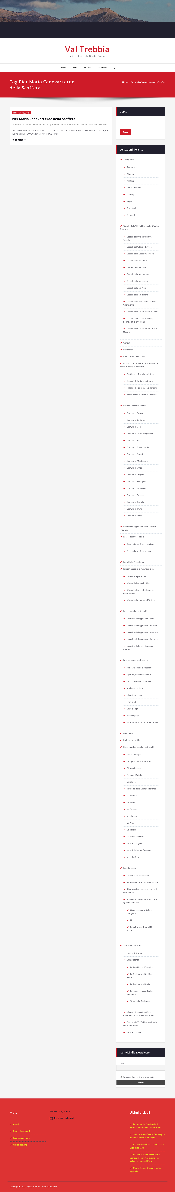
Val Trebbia (87, 49)
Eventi (74, 67)
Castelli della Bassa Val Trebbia (140, 254)
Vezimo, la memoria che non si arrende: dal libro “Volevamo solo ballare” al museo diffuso (145, 1158)
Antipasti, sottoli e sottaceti (139, 668)
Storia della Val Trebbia (133, 946)
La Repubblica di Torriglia (141, 967)
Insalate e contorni (135, 688)
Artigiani (130, 181)
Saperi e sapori (129, 868)
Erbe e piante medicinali (134, 357)
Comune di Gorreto (135, 454)
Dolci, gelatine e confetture (139, 681)
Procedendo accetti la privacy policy (138, 1077)
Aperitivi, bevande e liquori (139, 675)
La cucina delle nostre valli (135, 611)
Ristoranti (131, 215)
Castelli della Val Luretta (137, 281)
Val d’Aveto (132, 816)
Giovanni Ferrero (60, 124)
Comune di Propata (135, 475)
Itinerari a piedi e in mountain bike (138, 569)
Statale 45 (131, 782)
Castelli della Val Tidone (137, 295)
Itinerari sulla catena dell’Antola (140, 600)
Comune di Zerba (134, 516)
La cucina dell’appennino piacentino (142, 639)
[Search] (113, 68)
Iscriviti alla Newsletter (133, 562)
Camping (131, 195)
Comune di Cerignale (136, 420)
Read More (17, 139)
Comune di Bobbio (135, 413)
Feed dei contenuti (21, 1131)
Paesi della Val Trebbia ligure (139, 551)
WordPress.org (20, 1145)
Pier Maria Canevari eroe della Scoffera (148, 82)
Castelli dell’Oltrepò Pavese (139, 247)
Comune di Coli (134, 427)
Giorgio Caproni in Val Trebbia (140, 761)
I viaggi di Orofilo (134, 953)
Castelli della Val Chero (137, 261)
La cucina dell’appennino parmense (142, 632)
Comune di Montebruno (137, 461)
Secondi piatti (133, 716)
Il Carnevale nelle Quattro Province (142, 882)
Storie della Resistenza (140, 1001)
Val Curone (132, 809)
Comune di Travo (134, 509)
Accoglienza (128, 160)
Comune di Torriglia (135, 502)
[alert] (88, 1118)
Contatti (87, 67)
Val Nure (130, 823)
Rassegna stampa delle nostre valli (138, 747)
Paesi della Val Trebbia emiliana (140, 544)
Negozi (130, 201)
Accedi (16, 1124)
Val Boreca (131, 803)
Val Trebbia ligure (134, 844)
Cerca (123, 111)
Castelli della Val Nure (136, 288)
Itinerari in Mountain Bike (138, 583)
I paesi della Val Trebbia (133, 537)
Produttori (131, 208)
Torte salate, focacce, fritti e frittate (142, 723)
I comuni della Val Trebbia (134, 406)
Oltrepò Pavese (134, 768)
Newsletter (128, 733)
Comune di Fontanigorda (138, 447)
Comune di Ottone (135, 468)
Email (122, 1063)
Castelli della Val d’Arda (137, 267)
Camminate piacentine (136, 576)
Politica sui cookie (131, 740)
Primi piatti (131, 702)
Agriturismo (132, 167)
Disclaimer (102, 67)
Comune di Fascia (134, 441)
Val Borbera (132, 796)
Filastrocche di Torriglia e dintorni (142, 388)
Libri (132, 920)
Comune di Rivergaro (136, 482)
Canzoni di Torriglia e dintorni (140, 381)
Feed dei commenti (21, 1138)
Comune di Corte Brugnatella (140, 434)
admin (17, 124)
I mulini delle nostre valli (138, 876)
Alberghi (130, 174)
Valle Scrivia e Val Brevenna (139, 850)
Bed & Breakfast (134, 188)
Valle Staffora (133, 857)
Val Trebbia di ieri (134, 1032)
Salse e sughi (132, 709)
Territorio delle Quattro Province (141, 789)
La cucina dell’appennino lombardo (142, 626)
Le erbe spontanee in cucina (135, 660)
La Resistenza (133, 960)
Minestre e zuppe (134, 695)
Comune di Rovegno (136, 495)
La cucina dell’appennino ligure (140, 619)
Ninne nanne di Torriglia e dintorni (142, 395)
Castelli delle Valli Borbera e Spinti (142, 312)
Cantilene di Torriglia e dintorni (140, 374)
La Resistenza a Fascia (140, 984)
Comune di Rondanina (136, 488)
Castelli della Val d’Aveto (138, 274)
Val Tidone (131, 830)
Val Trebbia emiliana (135, 837)
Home (63, 67)
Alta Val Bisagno (134, 755)
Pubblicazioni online (35, 124)
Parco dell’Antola (134, 775)
